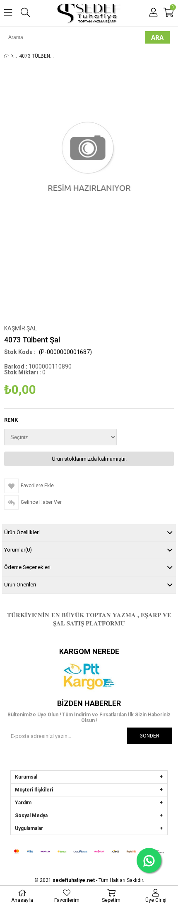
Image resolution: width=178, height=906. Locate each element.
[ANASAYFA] (12, 56)
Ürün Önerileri (20, 584)
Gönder (149, 736)
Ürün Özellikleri (22, 532)
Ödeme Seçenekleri (27, 567)
